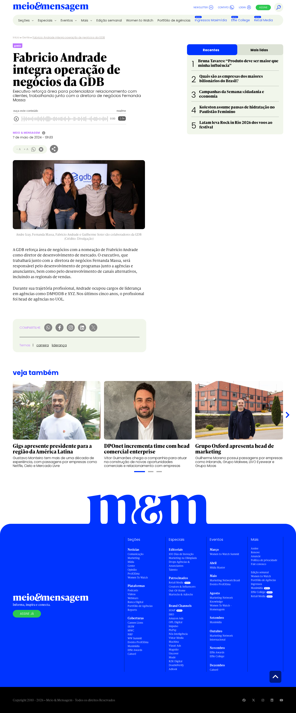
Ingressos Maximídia (211, 20)
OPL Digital (175, 622)
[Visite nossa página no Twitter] (253, 700)
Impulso (173, 626)
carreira (42, 345)
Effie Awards (135, 650)
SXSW (131, 626)
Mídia (131, 562)
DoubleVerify (176, 665)
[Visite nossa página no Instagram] (263, 700)
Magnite (174, 649)
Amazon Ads (176, 618)
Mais (85, 20)
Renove (255, 552)
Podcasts (133, 590)
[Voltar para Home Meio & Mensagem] (51, 7)
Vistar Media (176, 638)
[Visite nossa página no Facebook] (244, 700)
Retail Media (263, 20)
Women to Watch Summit (224, 554)
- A (18, 149)
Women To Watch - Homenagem (221, 607)
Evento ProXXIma (138, 642)
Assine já (27, 613)
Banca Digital (135, 602)
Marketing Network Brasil (225, 580)
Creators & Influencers (182, 586)
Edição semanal (109, 20)
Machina (174, 642)
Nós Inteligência (178, 634)
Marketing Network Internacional (221, 637)
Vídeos (131, 594)
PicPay (172, 630)
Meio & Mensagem (26, 133)
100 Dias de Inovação (181, 554)
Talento (173, 570)
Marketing (134, 558)
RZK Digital (175, 661)
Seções (24, 20)
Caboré (132, 654)
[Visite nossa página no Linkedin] (272, 700)
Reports (132, 610)
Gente (26, 37)
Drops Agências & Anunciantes (179, 564)
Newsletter (201, 7)
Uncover (174, 653)
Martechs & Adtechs (181, 594)
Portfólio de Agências (174, 20)
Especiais (45, 20)
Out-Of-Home (177, 590)
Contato (223, 7)
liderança (59, 345)
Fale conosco (258, 564)
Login (242, 7)
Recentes (211, 50)
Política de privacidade (264, 560)
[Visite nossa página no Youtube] (281, 700)
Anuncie (255, 556)
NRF (130, 634)
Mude (172, 657)
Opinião (132, 570)
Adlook (173, 669)
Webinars (133, 598)
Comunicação (135, 554)
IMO (171, 614)
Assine (263, 7)
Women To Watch (138, 577)
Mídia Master (217, 567)
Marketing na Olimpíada (183, 558)
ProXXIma (134, 573)
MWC (131, 630)
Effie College (240, 20)
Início (16, 37)
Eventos (67, 20)
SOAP (172, 610)
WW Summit (135, 638)
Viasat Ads (175, 645)
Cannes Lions (135, 622)
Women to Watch (139, 20)
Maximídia (134, 646)
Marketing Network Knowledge (221, 599)
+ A (26, 149)
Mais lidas (259, 50)
